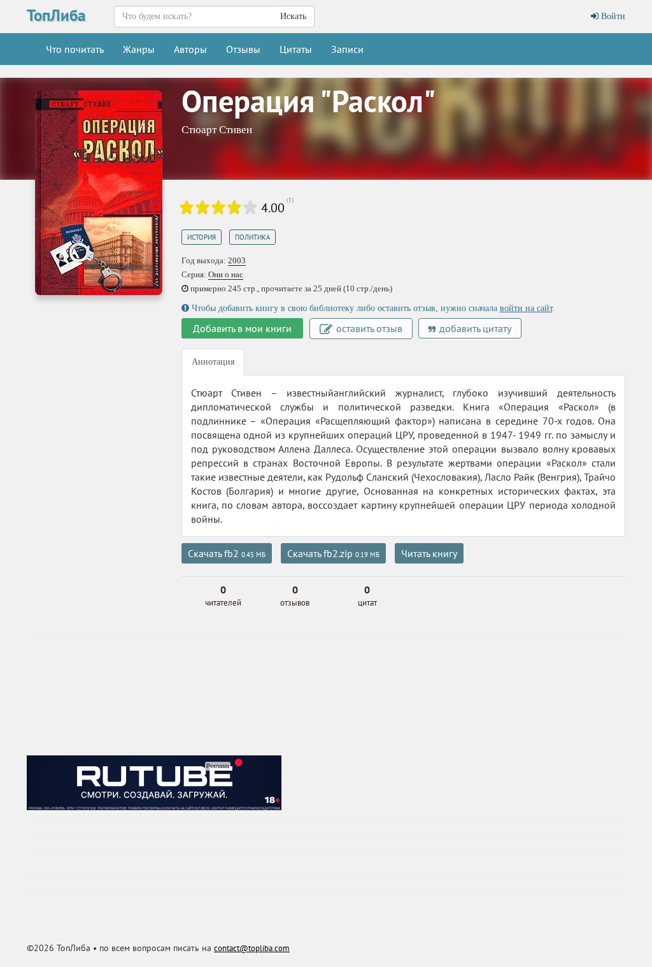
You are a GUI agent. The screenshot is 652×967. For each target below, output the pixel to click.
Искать (293, 16)
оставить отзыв (368, 328)
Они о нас (225, 274)
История (201, 237)
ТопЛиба (56, 15)
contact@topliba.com (252, 948)
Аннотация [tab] (213, 362)
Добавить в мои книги (242, 328)
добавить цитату (474, 328)
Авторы (190, 49)
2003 (237, 260)
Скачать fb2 (227, 553)
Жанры (139, 49)
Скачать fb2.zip (333, 553)
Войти (612, 16)
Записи (347, 49)
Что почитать (75, 49)
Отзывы (243, 49)
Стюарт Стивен (216, 130)
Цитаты (296, 49)
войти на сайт (526, 308)
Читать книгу (429, 553)
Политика (252, 237)
